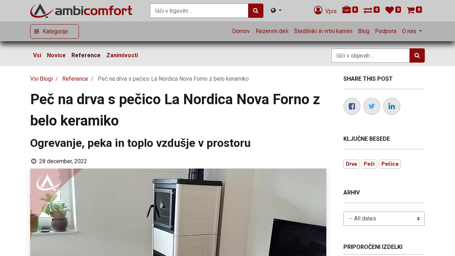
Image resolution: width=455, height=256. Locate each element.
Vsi (37, 55)
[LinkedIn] (391, 106)
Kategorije (55, 31)
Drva (351, 164)
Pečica (389, 164)
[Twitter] (371, 106)
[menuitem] (241, 31)
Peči (369, 164)
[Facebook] (351, 106)
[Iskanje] (255, 11)
